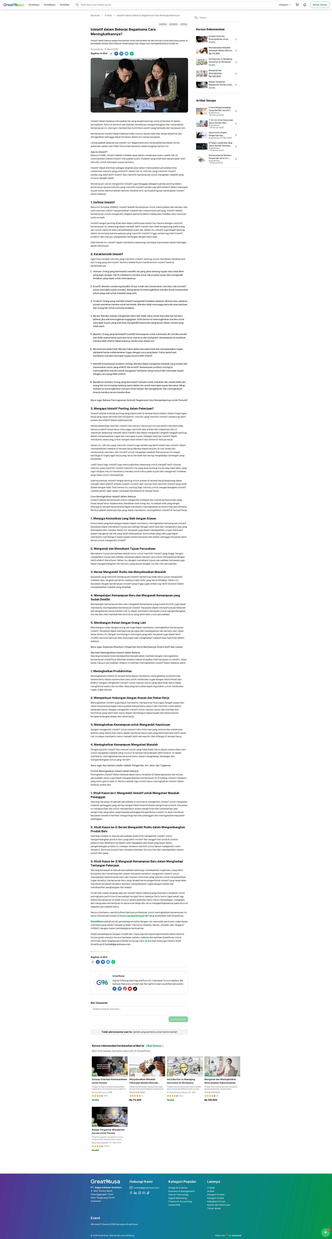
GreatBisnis (49, 4)
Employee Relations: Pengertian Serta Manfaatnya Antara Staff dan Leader (143, 646)
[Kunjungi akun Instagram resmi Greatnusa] (139, 1192)
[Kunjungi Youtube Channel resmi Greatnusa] (143, 1192)
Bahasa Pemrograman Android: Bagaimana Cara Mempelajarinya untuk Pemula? (145, 400)
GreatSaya (34, 4)
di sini (148, 940)
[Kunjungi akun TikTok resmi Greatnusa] (148, 1192)
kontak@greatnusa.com (117, 944)
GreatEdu (64, 4)
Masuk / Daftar (320, 4)
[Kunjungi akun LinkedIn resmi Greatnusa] (135, 1192)
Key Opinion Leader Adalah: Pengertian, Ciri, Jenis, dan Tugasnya (137, 765)
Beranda (95, 15)
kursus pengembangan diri (134, 915)
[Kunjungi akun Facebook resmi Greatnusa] (131, 1192)
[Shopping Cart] (297, 5)
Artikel (108, 15)
